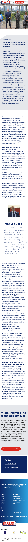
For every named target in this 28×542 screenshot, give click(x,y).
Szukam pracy (19, 2)
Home (2, 484)
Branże (3, 500)
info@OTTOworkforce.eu (11, 467)
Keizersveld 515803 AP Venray (17, 497)
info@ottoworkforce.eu (19, 500)
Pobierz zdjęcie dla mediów (11, 449)
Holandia (18, 512)
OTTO (2, 498)
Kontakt (3, 504)
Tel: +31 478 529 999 (10, 464)
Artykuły (3, 502)
